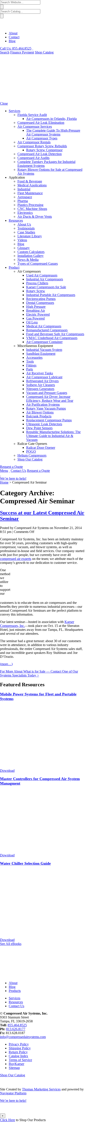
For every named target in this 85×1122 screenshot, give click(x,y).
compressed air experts (15, 559)
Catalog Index (18, 1056)
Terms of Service (20, 1060)
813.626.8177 (15, 1029)
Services (14, 998)
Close (4, 103)
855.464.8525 (17, 1025)
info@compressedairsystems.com (23, 1037)
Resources (16, 1002)
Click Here (7, 1120)
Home (4, 482)
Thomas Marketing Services (41, 1089)
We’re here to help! (13, 478)
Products (15, 991)
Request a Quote (11, 467)
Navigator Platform (13, 1093)
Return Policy (18, 1052)
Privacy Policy (19, 1044)
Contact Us (18, 470)
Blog (12, 41)
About (13, 33)
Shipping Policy (20, 1048)
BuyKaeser (16, 1064)
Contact (14, 37)
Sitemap (14, 1068)
